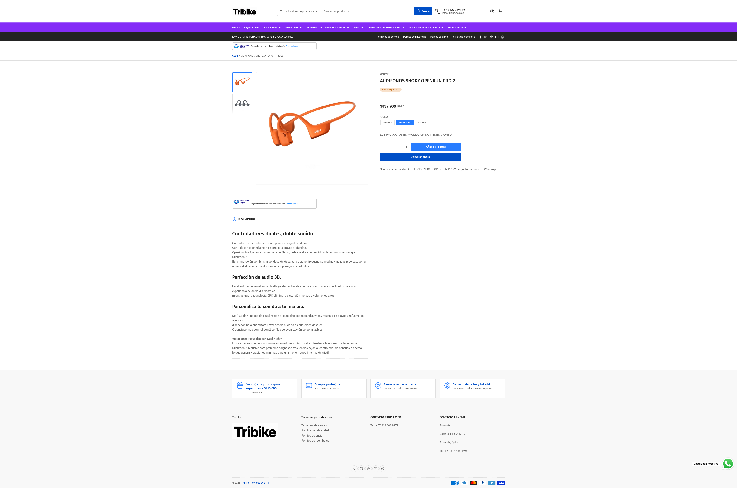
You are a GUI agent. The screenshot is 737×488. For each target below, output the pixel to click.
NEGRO (387, 122)
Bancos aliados (292, 46)
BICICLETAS (271, 27)
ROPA (357, 27)
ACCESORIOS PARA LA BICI (424, 27)
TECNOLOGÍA (455, 27)
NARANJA (405, 122)
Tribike (245, 482)
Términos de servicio (388, 36)
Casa (235, 55)
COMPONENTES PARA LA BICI (384, 27)
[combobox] (377, 11)
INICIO (236, 27)
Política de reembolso (463, 36)
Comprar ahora (420, 157)
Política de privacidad (414, 36)
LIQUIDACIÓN (251, 27)
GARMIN (384, 74)
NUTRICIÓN (291, 27)
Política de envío (439, 36)
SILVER (422, 122)
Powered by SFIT (260, 482)
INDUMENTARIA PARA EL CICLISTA (326, 27)
